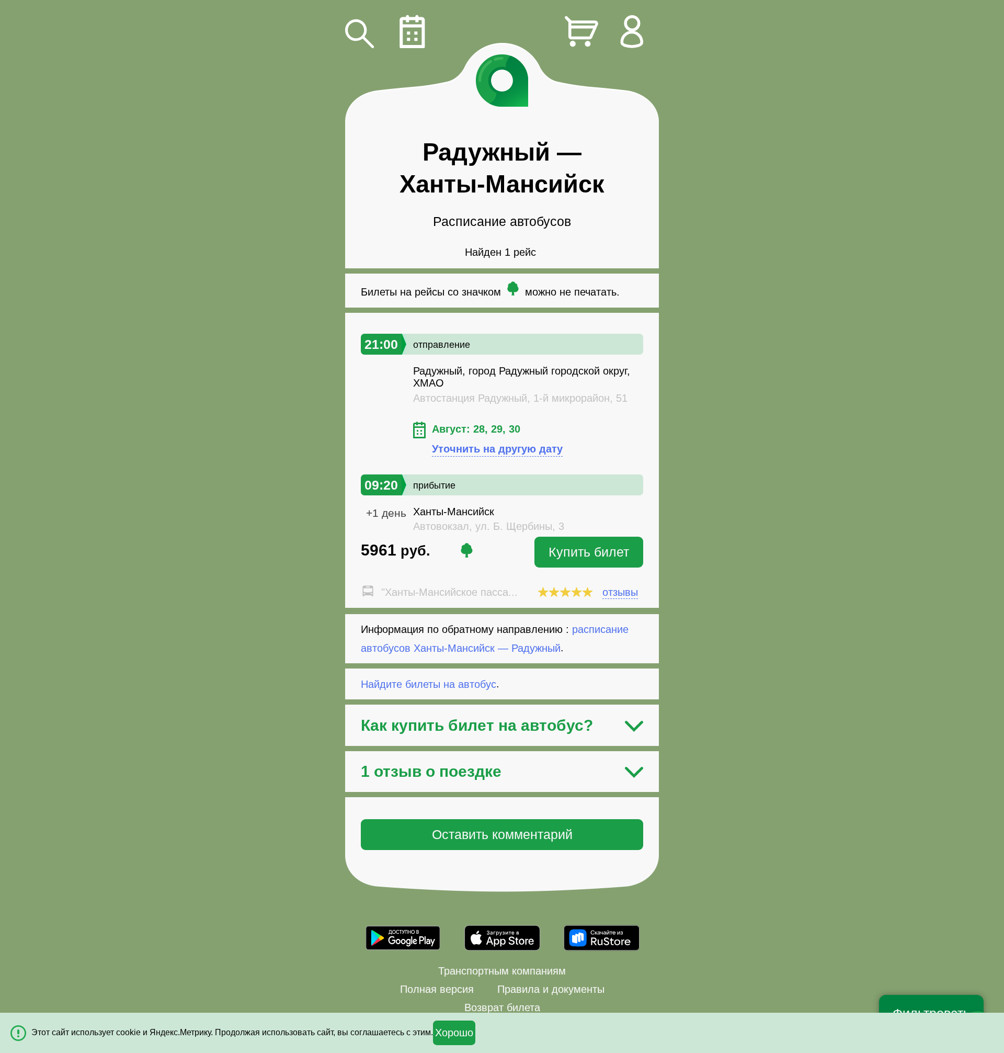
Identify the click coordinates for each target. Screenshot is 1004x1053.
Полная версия (437, 989)
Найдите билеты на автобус (428, 683)
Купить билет (589, 552)
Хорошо (454, 1032)
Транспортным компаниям (502, 971)
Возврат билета (502, 1007)
